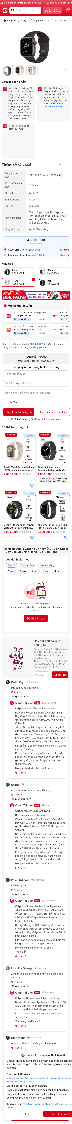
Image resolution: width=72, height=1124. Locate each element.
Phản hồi (18, 692)
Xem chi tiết (55, 106)
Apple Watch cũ (41, 20)
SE (54, 20)
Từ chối (24, 1114)
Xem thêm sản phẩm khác (53, 412)
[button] (68, 45)
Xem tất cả (60, 164)
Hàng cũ (25, 20)
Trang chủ (12, 20)
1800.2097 (36, 344)
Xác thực (64, 250)
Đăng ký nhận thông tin (19, 412)
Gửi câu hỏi (59, 674)
